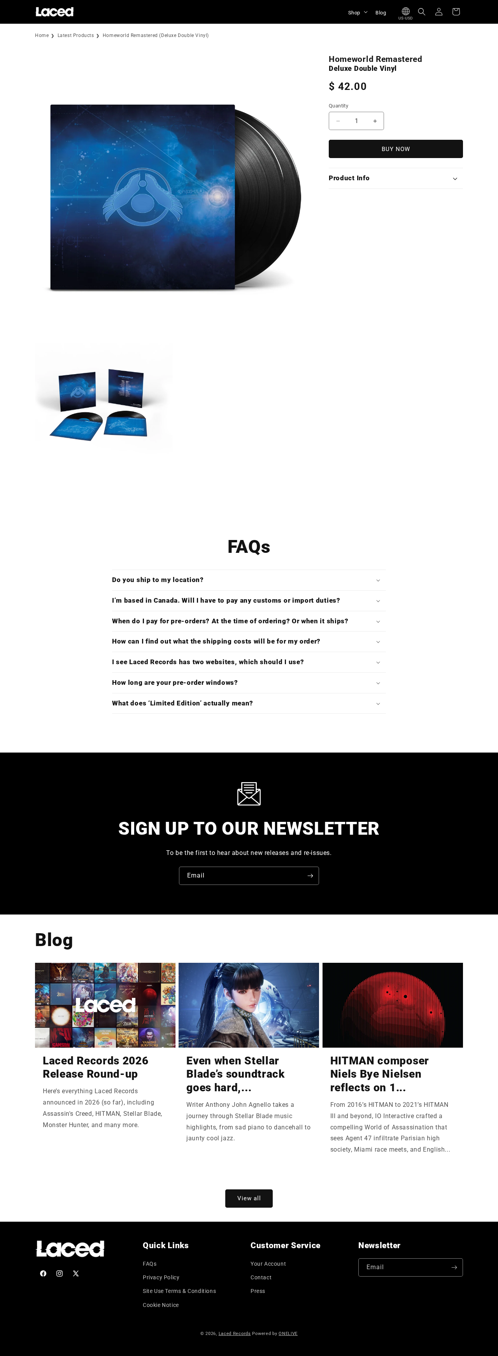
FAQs (149, 1264)
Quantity (338, 106)
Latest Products (76, 35)
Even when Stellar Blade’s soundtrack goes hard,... (235, 1074)
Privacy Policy (161, 1277)
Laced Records (235, 1333)
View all (249, 1198)
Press (258, 1291)
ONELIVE (288, 1333)
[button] (357, 11)
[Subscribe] (310, 876)
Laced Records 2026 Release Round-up (95, 1067)
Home (42, 35)
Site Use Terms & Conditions (179, 1291)
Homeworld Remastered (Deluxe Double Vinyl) (156, 35)
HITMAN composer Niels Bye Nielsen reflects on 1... (379, 1074)
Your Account (268, 1264)
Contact (261, 1277)
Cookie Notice (161, 1305)
